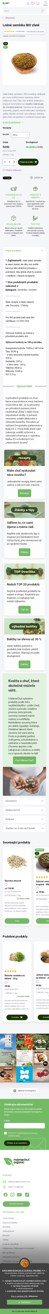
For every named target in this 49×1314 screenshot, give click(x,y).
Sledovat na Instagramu (27, 1091)
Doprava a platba (10, 1223)
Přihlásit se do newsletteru (17, 1143)
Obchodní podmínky (11, 1257)
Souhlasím (25, 1302)
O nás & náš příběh (11, 1244)
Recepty (14, 305)
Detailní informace (12, 122)
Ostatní (33, 289)
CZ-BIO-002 (22, 320)
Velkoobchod (8, 1231)
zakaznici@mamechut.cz (19, 1182)
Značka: (14, 36)
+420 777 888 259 (16, 1187)
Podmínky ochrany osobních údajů (17, 1261)
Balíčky (24, 664)
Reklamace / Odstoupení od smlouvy (18, 1248)
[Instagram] (12, 1194)
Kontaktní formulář (16, 1204)
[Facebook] (5, 1194)
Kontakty (6, 1227)
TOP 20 (24, 609)
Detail (17, 921)
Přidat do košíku (26, 162)
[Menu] (45, 3)
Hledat (42, 11)
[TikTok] (26, 1194)
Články (24, 305)
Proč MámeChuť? (24, 760)
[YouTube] (19, 1194)
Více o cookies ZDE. (19, 1296)
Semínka (22, 289)
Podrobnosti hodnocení (35, 31)
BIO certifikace (9, 1253)
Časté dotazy (8, 1218)
